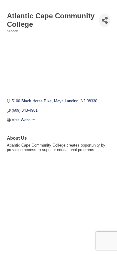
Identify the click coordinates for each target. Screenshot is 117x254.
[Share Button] (104, 20)
